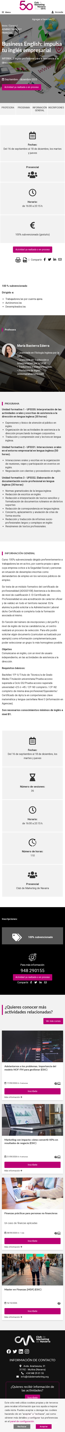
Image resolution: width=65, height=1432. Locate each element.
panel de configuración (22, 1421)
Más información (12, 1097)
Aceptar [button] (44, 1426)
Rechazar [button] (22, 1426)
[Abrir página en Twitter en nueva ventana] (14, 1352)
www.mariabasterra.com (30, 373)
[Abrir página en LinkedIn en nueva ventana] (20, 1352)
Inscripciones (56, 107)
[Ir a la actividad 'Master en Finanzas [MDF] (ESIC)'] (32, 1269)
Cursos (12, 25)
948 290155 (32, 970)
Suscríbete (32, 1398)
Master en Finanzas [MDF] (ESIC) (22, 1289)
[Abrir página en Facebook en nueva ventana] (8, 1352)
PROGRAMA (24, 107)
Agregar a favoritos (42, 19)
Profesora (8, 107)
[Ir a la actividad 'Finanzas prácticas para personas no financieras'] (32, 1193)
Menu (8, 12)
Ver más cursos (53, 1021)
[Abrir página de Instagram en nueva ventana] (27, 1352)
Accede (58, 12)
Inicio (4, 25)
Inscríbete (32, 1091)
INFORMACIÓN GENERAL (40, 109)
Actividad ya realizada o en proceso (21, 87)
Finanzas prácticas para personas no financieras (30, 1213)
